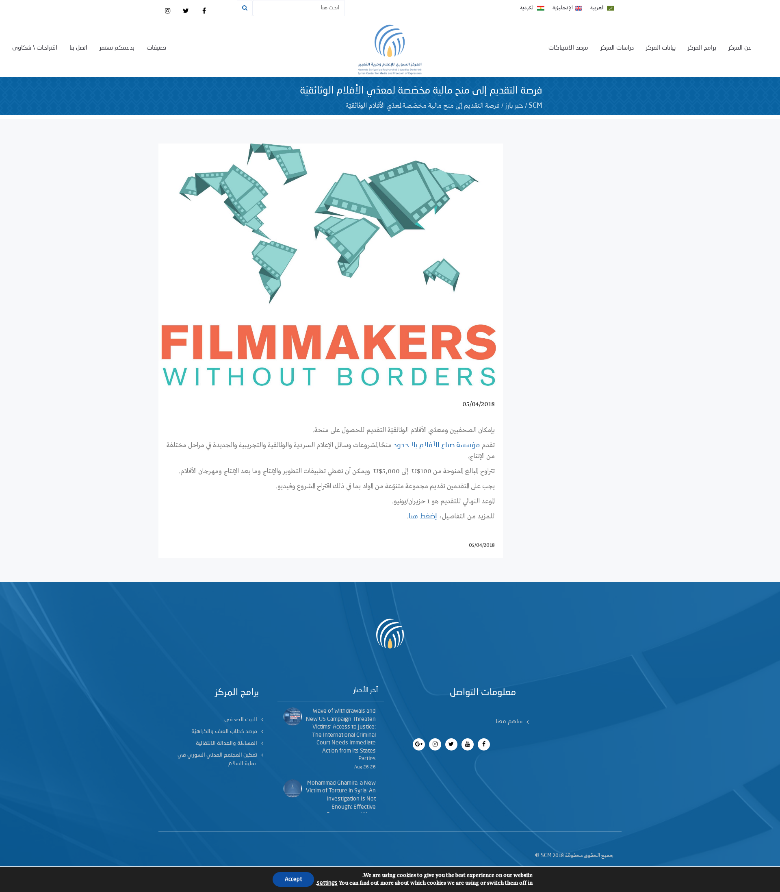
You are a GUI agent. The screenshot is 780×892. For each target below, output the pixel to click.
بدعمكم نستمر (117, 48)
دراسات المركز (617, 48)
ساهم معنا (509, 722)
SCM (535, 105)
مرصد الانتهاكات (568, 48)
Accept (293, 879)
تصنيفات (156, 48)
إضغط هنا (423, 516)
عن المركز (740, 48)
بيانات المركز (661, 48)
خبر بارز (514, 105)
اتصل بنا (78, 48)
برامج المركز (702, 48)
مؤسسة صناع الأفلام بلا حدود (437, 445)
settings (327, 883)
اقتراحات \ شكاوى (34, 48)
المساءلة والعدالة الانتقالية (226, 743)
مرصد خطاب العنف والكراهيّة (224, 731)
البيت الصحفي (240, 719)
